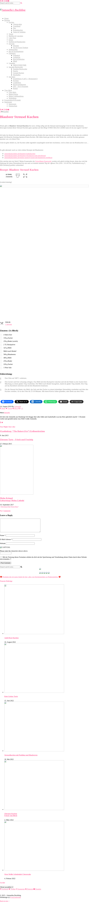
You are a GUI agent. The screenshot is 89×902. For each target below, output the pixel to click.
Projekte (16, 81)
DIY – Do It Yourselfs (20, 86)
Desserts (11, 44)
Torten (11, 34)
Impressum (8, 102)
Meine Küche (13, 94)
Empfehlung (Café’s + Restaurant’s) (25, 79)
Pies (14, 28)
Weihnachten (13, 49)
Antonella (17, 406)
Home (6, 18)
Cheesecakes (17, 24)
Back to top (4, 901)
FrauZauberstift (15, 897)
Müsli (15, 61)
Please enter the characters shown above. (14, 551)
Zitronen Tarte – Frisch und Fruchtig (16, 439)
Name (2, 535)
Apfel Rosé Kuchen (11, 638)
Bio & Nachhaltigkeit (16, 51)
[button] (25, 175)
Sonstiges (12, 77)
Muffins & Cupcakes (16, 36)
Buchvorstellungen (19, 84)
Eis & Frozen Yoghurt (20, 48)
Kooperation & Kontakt (12, 100)
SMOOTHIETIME (19, 65)
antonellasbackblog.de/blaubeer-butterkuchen (19, 154)
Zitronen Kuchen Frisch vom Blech (10, 815)
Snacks (15, 71)
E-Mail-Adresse (6, 539)
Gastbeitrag (17, 83)
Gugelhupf (16, 26)
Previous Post (5, 507)
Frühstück (12, 53)
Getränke (12, 63)
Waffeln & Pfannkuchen (17, 42)
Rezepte (7, 20)
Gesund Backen (18, 73)
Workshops (12, 98)
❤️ (59, 577)
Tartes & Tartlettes (19, 32)
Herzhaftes (16, 75)
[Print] (18, 175)
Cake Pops (12, 38)
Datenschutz (13, 106)
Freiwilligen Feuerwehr (43, 161)
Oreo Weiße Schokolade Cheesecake (17, 874)
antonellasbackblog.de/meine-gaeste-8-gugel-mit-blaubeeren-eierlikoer (28, 158)
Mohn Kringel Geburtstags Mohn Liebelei (12, 499)
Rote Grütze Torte (11, 696)
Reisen (15, 88)
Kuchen (11, 22)
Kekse (11, 40)
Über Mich (8, 90)
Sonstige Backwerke (16, 67)
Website (2, 543)
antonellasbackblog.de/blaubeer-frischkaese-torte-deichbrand (25, 156)
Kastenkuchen (18, 30)
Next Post (14, 507)
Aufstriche (16, 57)
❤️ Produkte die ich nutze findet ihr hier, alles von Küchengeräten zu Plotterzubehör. (29, 577)
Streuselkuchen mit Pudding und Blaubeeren (20, 755)
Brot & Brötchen (19, 59)
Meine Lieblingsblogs (16, 96)
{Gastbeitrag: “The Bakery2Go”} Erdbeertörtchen (22, 431)
